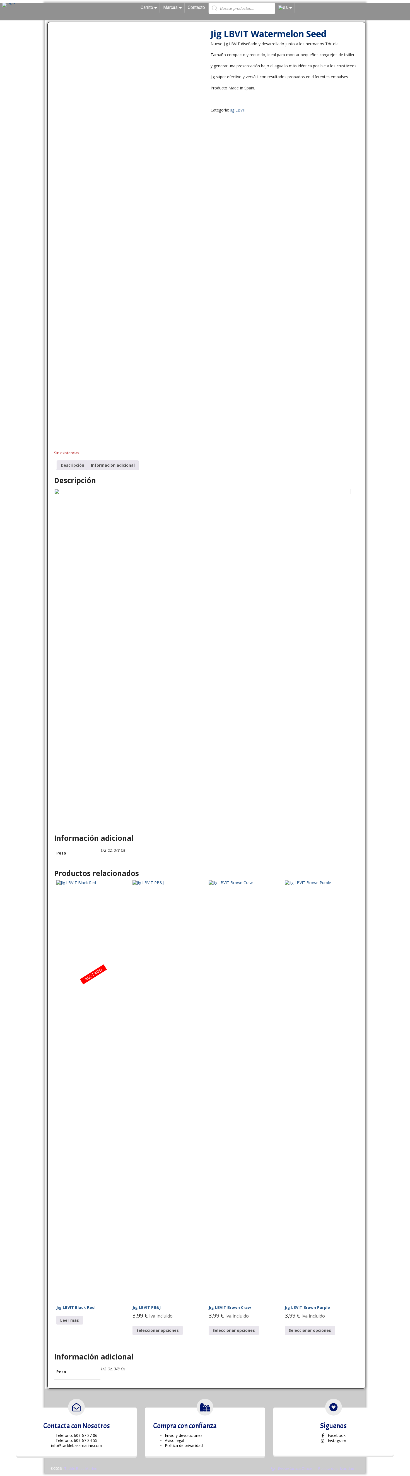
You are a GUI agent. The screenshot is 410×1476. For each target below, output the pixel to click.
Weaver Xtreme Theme (295, 1468)
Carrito (147, 7)
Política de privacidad (336, 1468)
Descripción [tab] (72, 465)
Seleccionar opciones (157, 1330)
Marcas (170, 7)
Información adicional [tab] (113, 465)
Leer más (69, 1320)
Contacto (196, 7)
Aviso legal (174, 1440)
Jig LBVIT (238, 110)
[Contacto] (76, 1407)
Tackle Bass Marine (80, 1468)
